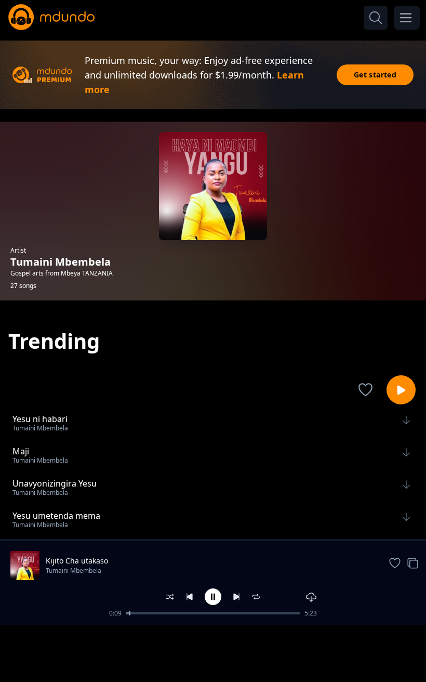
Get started (375, 75)
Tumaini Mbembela (73, 570)
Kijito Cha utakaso (77, 561)
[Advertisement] (213, 652)
